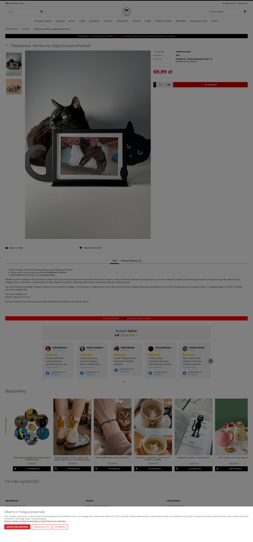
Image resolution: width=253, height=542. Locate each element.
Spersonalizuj (41, 527)
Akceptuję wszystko (17, 527)
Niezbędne (60, 527)
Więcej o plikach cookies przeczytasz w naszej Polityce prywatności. (35, 521)
